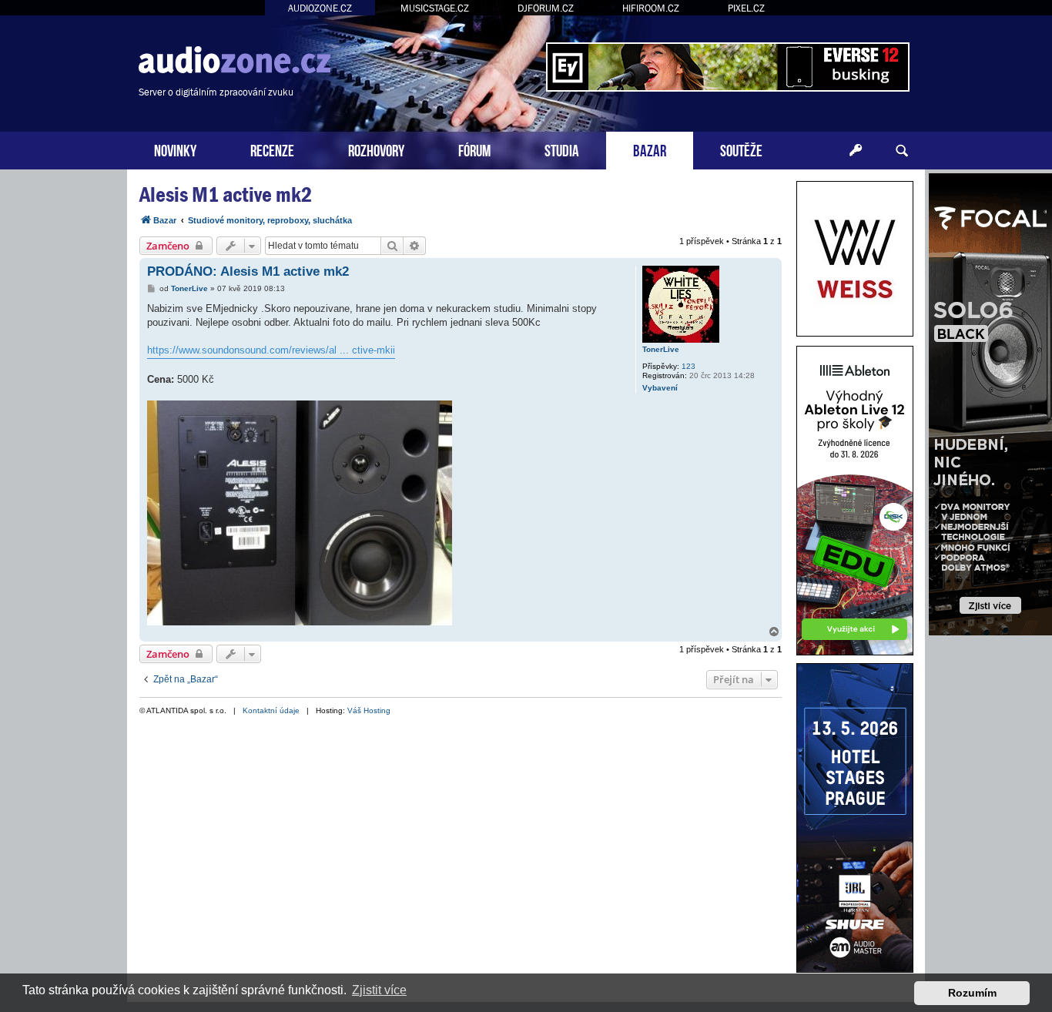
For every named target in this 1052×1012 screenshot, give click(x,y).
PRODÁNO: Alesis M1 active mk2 (248, 271)
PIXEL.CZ (746, 8)
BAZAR (649, 149)
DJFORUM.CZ (546, 8)
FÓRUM (474, 149)
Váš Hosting (368, 710)
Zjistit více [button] (379, 990)
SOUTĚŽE (741, 149)
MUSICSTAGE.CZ (434, 8)
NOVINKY (175, 149)
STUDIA (561, 149)
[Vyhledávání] (902, 151)
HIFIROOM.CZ (650, 8)
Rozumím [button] (972, 993)
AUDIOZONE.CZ (320, 8)
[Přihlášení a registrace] (856, 151)
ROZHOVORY (376, 149)
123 (688, 366)
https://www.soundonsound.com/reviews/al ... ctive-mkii (271, 350)
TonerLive (660, 349)
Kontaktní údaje (271, 710)
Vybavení (660, 388)
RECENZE (272, 149)
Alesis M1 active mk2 (225, 194)
